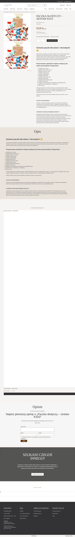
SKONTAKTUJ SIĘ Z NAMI (37, 474)
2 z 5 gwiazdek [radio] (36, 424)
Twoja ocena (37, 422)
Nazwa (22, 432)
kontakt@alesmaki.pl (67, 1)
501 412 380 (7, 513)
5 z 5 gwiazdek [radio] (40, 424)
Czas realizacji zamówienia (25, 513)
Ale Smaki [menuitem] (6, 8)
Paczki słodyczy (18, 11)
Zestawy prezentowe (56, 511)
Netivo (71, 535)
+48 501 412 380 (60, 1)
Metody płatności (23, 518)
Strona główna (6, 11)
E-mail (40, 432)
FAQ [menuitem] (70, 8)
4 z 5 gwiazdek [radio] (39, 424)
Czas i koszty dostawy (24, 515)
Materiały (21, 511)
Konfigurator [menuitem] (32, 8)
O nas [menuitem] (45, 8)
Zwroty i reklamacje (37, 511)
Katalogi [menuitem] (26, 8)
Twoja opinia (23, 426)
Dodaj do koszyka (51, 40)
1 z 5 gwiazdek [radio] (34, 424)
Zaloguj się (62, 5)
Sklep (53, 515)
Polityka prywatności (37, 513)
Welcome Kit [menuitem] (19, 8)
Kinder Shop (12, 11)
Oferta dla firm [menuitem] (51, 8)
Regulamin (36, 515)
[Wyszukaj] (44, 5)
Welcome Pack (55, 513)
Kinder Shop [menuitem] (12, 8)
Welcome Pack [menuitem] (59, 8)
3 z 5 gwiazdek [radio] (37, 424)
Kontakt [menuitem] (66, 8)
